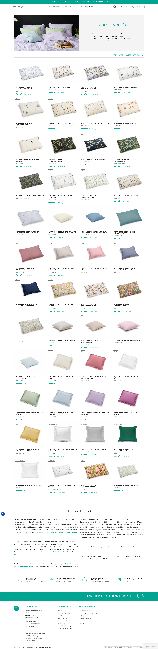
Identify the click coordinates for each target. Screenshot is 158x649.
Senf (59, 552)
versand (81, 623)
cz (125, 7)
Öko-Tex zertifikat (63, 621)
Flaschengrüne (46, 552)
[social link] (137, 596)
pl (121, 7)
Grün (55, 552)
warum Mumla (62, 618)
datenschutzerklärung (65, 628)
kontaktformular (84, 611)
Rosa (15, 554)
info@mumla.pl (30, 615)
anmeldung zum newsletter (88, 613)
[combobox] (128, 55)
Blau (68, 552)
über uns (60, 611)
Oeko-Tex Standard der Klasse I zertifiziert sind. (58, 532)
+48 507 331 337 (39, 618)
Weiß (64, 552)
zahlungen (82, 616)
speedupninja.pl (46, 647)
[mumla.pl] (18, 7)
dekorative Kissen (113, 547)
